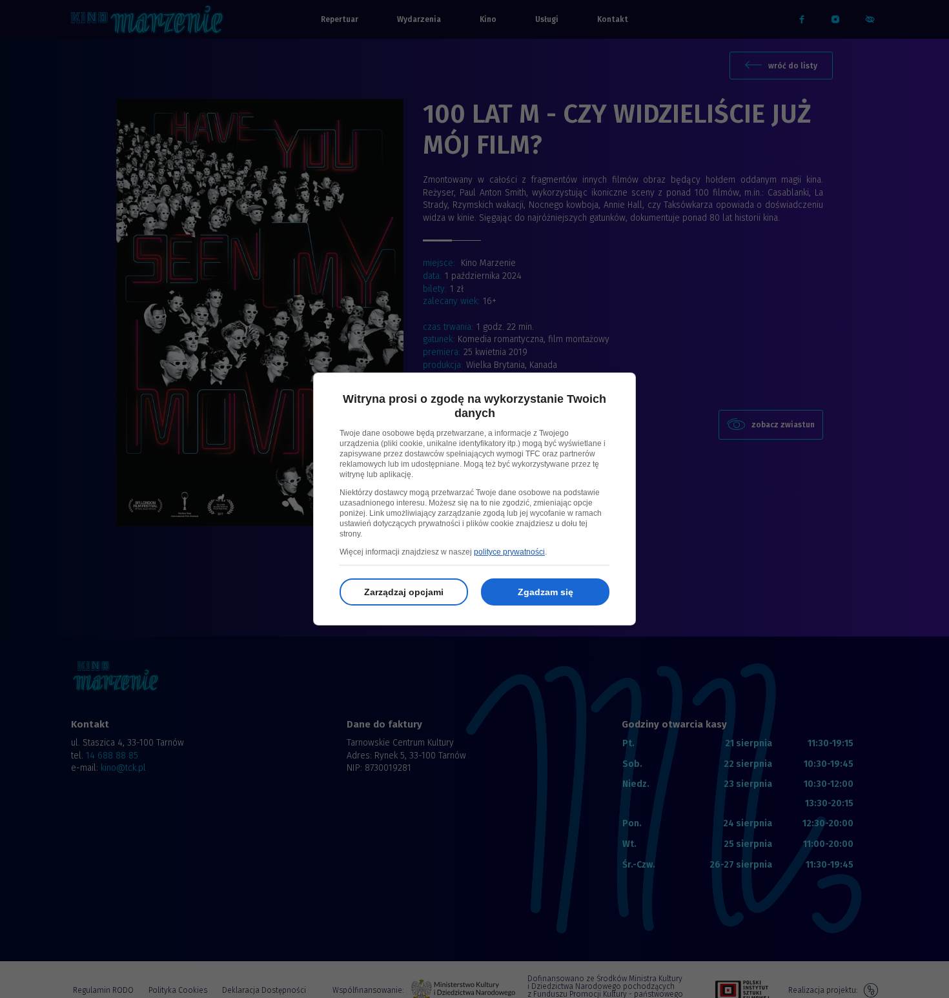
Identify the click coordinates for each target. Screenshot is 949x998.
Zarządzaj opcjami (404, 592)
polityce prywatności (509, 551)
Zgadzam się (545, 592)
